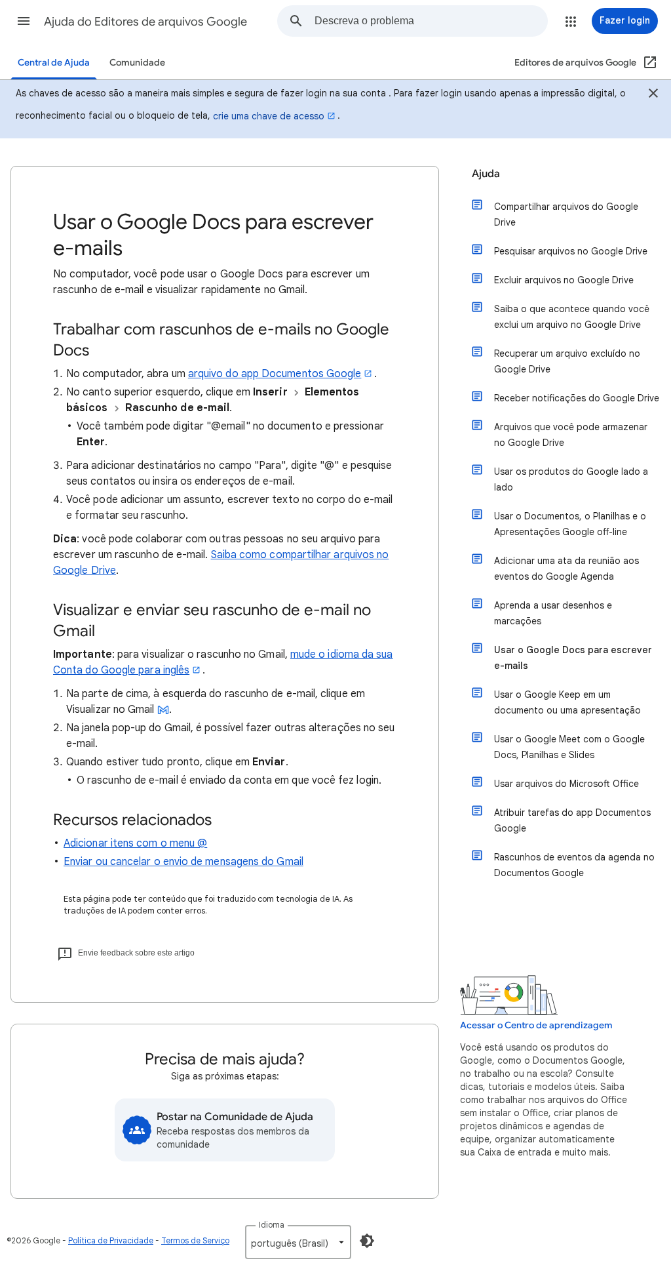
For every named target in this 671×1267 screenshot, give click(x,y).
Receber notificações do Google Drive (576, 398)
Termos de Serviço (195, 1240)
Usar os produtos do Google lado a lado (571, 479)
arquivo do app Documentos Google (275, 373)
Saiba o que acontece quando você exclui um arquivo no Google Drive (571, 317)
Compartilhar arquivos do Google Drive (566, 214)
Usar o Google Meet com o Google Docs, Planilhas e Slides (569, 747)
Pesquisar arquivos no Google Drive (570, 251)
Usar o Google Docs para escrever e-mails (573, 658)
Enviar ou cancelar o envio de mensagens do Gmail (183, 861)
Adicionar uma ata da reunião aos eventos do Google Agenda (566, 568)
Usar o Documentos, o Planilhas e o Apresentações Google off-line (570, 524)
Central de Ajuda (54, 62)
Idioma (271, 1225)
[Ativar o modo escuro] (367, 1241)
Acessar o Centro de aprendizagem (536, 1025)
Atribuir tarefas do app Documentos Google (572, 820)
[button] (23, 21)
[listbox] (298, 1242)
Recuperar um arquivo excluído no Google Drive (567, 361)
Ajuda (486, 173)
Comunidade (137, 62)
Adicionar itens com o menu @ (135, 843)
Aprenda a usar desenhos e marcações (553, 613)
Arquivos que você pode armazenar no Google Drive (570, 435)
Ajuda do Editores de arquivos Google (145, 21)
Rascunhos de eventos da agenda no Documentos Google (574, 865)
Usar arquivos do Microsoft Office (566, 784)
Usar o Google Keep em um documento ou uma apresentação (567, 702)
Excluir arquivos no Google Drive (564, 280)
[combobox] (431, 21)
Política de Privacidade (110, 1240)
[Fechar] (653, 95)
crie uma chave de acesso (268, 116)
